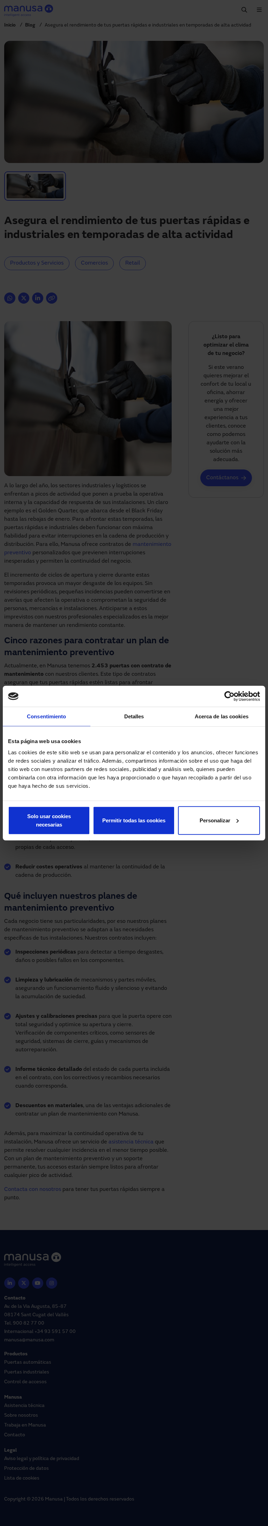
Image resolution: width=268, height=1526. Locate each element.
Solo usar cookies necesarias (49, 820)
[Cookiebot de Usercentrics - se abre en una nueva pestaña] (229, 696)
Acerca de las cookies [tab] (221, 716)
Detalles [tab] (134, 716)
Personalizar (215, 820)
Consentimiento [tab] (46, 716)
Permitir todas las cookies (133, 820)
